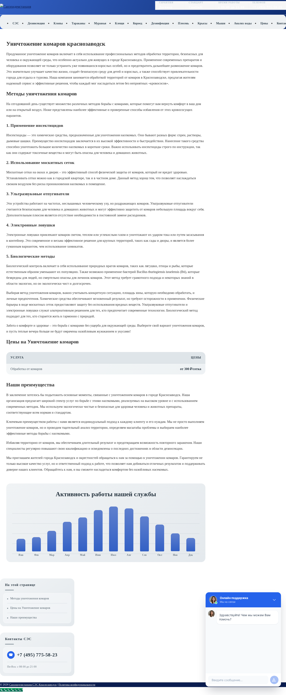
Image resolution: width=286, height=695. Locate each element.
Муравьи (100, 23)
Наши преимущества (23, 617)
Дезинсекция (36, 23)
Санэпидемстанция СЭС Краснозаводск (33, 684)
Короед (137, 23)
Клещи (119, 23)
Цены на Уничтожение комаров (30, 607)
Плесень (183, 23)
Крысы (202, 23)
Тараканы (78, 23)
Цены (264, 23)
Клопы (58, 23)
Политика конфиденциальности (76, 684)
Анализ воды (243, 23)
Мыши (220, 23)
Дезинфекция (160, 23)
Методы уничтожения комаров (29, 598)
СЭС (16, 23)
